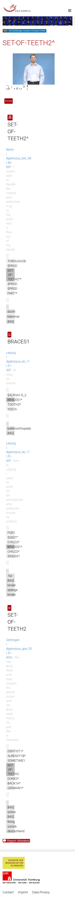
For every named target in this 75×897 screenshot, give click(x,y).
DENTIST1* (15, 751)
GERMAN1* (15, 788)
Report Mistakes (18, 840)
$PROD (12, 266)
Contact (8, 892)
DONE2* (13, 778)
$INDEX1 (14, 556)
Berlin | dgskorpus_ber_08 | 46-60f (18, 158)
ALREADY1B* (17, 756)
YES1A (12, 409)
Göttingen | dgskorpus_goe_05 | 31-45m (19, 648)
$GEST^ (13, 537)
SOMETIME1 (16, 760)
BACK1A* (14, 783)
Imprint (23, 892)
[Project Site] (37, 8)
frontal (8, 101)
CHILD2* (14, 542)
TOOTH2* (14, 404)
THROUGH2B (17, 261)
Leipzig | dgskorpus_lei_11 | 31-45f (18, 361)
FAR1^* (12, 293)
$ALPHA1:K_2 (17, 395)
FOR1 (11, 533)
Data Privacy (41, 892)
